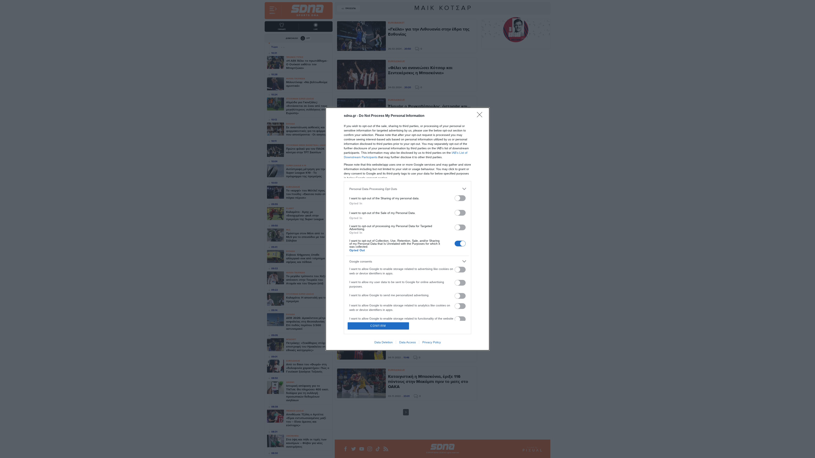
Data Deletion (383, 342)
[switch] (460, 198)
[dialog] (407, 229)
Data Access (407, 342)
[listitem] (407, 189)
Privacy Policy (431, 342)
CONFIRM (378, 325)
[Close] (481, 116)
